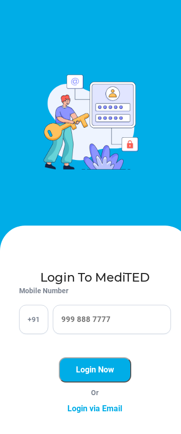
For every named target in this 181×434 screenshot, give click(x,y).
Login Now (95, 369)
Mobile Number (43, 291)
